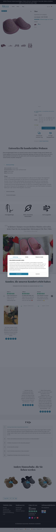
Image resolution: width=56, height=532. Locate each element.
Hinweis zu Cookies (39, 257)
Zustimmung (15, 257)
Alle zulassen (18, 274)
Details (26, 257)
